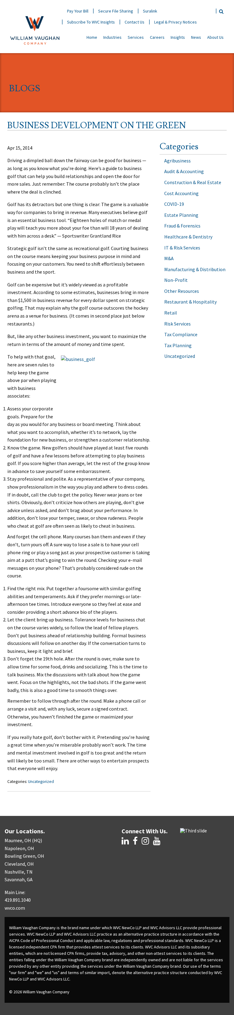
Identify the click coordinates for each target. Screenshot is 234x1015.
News (196, 37)
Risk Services (177, 324)
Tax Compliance (180, 334)
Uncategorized (41, 781)
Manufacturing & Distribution (194, 269)
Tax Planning (178, 345)
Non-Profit (176, 280)
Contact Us (134, 22)
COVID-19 (174, 204)
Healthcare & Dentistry (188, 237)
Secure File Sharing (115, 11)
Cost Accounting (181, 193)
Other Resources (181, 291)
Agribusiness (177, 161)
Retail (170, 313)
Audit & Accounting (184, 171)
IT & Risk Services (182, 248)
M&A (169, 258)
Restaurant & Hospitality (190, 302)
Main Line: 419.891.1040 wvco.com (18, 900)
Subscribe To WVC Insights (91, 22)
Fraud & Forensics (182, 226)
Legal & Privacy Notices (175, 22)
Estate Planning (181, 215)
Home (92, 37)
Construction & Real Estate (192, 182)
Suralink (150, 11)
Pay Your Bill (77, 11)
